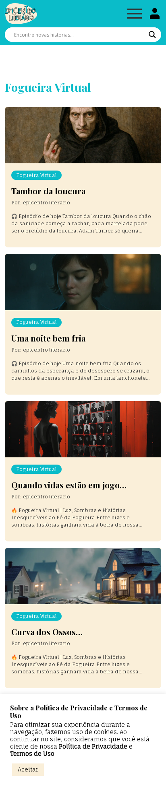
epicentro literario (46, 203)
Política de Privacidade (93, 746)
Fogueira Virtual (36, 175)
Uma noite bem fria (48, 338)
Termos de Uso (32, 753)
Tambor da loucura (48, 190)
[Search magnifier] (152, 34)
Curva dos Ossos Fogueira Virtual (43, 636)
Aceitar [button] (28, 769)
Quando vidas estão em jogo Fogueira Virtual (65, 489)
